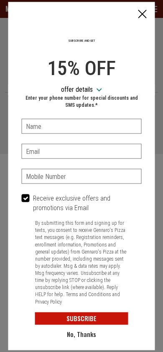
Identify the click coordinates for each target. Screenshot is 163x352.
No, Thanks (81, 334)
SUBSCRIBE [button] (81, 318)
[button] (142, 15)
